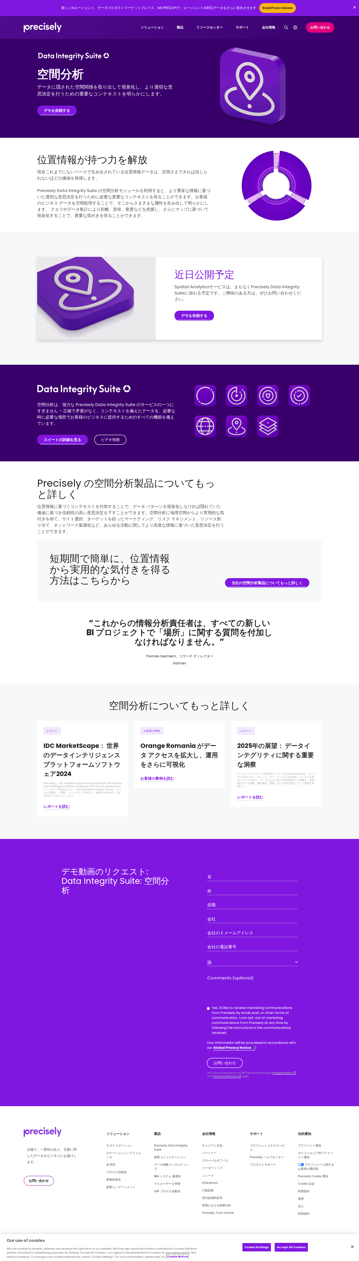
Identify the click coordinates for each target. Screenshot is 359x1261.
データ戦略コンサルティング (171, 1166)
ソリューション (152, 27)
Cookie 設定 (306, 1184)
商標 (301, 1199)
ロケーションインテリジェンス (123, 1155)
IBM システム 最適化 (167, 1176)
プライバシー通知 (309, 1145)
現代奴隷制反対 (212, 1198)
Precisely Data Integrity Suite (171, 1147)
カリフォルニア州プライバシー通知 (315, 1155)
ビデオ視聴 (110, 439)
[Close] (352, 1246)
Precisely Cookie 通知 (313, 1176)
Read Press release (277, 8)
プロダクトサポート (263, 1164)
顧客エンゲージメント (120, 1187)
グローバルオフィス (215, 1160)
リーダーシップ (212, 1168)
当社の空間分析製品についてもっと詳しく (267, 582)
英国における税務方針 (216, 1205)
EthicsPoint (210, 1183)
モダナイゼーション (119, 1145)
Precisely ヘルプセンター (267, 1157)
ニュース (208, 1175)
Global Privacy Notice (232, 1047)
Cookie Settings (257, 1247)
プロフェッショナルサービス (267, 1147)
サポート (242, 27)
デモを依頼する (57, 110)
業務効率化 (113, 1179)
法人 (301, 1206)
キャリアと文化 (212, 1145)
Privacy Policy (282, 1073)
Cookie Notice (177, 1257)
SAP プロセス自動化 (167, 1191)
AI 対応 (111, 1164)
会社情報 (268, 27)
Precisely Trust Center (218, 1213)
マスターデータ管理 (167, 1184)
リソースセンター (209, 27)
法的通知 (304, 1133)
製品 (180, 27)
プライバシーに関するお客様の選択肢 (316, 1166)
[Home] (43, 27)
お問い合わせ (320, 27)
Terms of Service (225, 1076)
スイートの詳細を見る (62, 439)
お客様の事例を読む (157, 778)
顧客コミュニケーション (170, 1157)
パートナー (209, 1153)
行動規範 (208, 1190)
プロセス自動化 (116, 1172)
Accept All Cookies (291, 1247)
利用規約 (304, 1191)
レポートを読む (56, 806)
